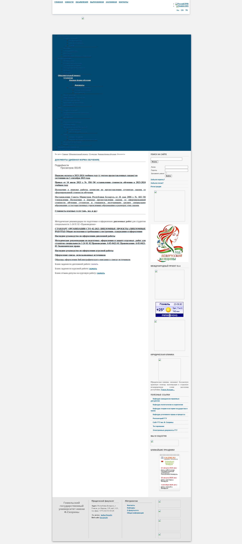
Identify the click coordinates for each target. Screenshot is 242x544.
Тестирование (158, 426)
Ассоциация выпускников (74, 68)
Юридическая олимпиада (68, 147)
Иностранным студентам (74, 98)
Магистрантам (69, 95)
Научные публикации (72, 122)
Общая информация (135, 513)
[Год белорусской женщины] (170, 262)
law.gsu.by (104, 517)
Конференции (69, 125)
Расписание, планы (83, 90)
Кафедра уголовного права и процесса (169, 415)
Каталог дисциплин (72, 100)
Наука (60, 120)
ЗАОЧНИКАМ (111, 2)
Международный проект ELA (76, 127)
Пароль (154, 170)
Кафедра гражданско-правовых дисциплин (165, 400)
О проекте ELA (75, 130)
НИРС (66, 145)
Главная (65, 154)
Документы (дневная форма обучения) (77, 160)
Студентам (68, 78)
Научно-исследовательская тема (83, 140)
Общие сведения (71, 38)
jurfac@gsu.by (106, 515)
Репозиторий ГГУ (160, 418)
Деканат (67, 70)
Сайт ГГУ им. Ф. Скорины (163, 422)
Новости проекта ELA (78, 132)
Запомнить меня (157, 174)
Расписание (80, 83)
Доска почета (69, 105)
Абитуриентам (64, 150)
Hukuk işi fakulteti (76, 43)
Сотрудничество (70, 51)
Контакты (67, 53)
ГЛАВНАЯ (58, 2)
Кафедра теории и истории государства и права (169, 410)
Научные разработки (72, 142)
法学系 (71, 46)
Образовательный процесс (69, 76)
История (67, 48)
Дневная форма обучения (80, 80)
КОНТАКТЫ (123, 2)
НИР (65, 135)
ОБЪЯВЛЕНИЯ (82, 2)
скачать (93, 268)
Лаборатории (69, 61)
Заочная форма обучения (80, 88)
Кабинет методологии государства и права (73, 64)
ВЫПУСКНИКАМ (97, 2)
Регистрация (156, 187)
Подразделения (64, 59)
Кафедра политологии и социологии (168, 405)
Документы (79, 85)
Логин (153, 167)
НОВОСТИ (69, 2)
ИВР (60, 108)
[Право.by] (169, 531)
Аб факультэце (75, 41)
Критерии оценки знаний (74, 103)
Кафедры (68, 73)
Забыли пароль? (158, 180)
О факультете (64, 36)
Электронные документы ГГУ (165, 430)
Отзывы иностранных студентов (77, 56)
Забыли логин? (157, 183)
